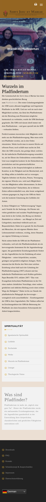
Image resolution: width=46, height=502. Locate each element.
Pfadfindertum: (12, 103)
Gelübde (11, 342)
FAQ (7, 455)
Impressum (9, 473)
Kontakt (8, 461)
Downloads (10, 450)
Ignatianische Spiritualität (18, 335)
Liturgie (11, 368)
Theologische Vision (16, 374)
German (11, 491)
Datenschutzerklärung (14, 478)
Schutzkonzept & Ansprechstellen (18, 467)
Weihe (10, 355)
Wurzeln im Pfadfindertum (18, 361)
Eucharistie (12, 348)
